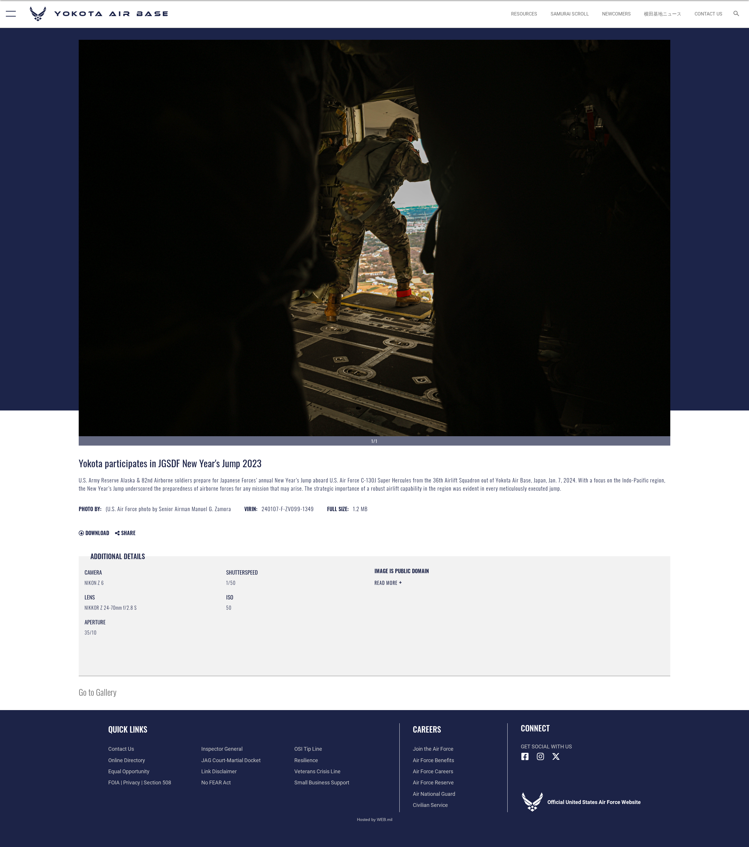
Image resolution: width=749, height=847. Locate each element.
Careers (427, 729)
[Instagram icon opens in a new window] (540, 756)
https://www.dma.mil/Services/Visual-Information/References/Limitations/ (443, 612)
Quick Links (127, 729)
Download (96, 533)
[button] (9, 14)
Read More (386, 582)
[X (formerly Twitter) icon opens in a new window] (556, 756)
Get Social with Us (546, 746)
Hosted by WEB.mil (374, 819)
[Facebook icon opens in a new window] (525, 756)
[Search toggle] (737, 14)
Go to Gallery (97, 691)
